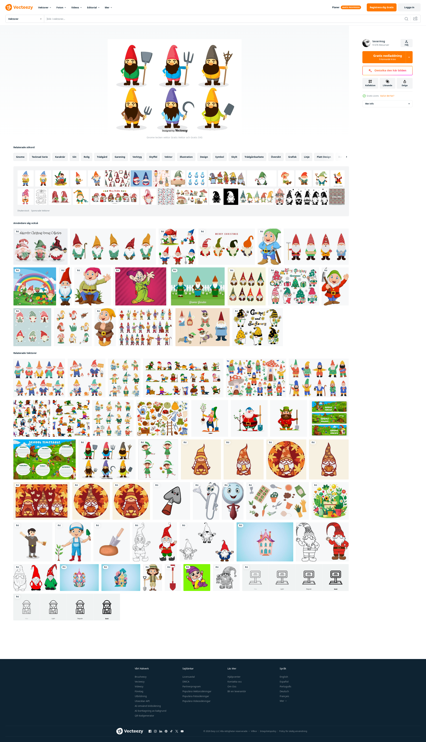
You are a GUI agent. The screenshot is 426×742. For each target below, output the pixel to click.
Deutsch (284, 691)
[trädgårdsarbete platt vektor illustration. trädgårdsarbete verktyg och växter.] (330, 501)
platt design (324, 156)
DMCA (185, 681)
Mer (107, 7)
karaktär (60, 156)
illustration (186, 156)
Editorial (92, 7)
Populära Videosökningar (196, 701)
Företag (139, 691)
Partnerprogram (191, 686)
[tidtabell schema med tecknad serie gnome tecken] (44, 459)
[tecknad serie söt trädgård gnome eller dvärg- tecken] (183, 378)
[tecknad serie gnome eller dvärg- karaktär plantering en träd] (249, 418)
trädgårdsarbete (254, 156)
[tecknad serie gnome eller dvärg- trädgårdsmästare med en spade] (288, 418)
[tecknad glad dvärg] (105, 327)
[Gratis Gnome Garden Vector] (198, 286)
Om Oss (231, 686)
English (284, 676)
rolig (87, 156)
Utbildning (141, 696)
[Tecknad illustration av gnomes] (34, 286)
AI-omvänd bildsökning (148, 705)
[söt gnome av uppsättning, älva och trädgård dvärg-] (113, 418)
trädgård (102, 156)
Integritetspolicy (268, 731)
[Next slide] (343, 157)
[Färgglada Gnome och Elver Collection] (202, 327)
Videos (75, 7)
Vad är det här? (387, 95)
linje (306, 156)
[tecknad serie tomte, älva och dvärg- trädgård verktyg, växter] (162, 418)
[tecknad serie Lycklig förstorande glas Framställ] (233, 501)
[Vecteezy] (19, 7)
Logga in (409, 7)
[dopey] (140, 286)
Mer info (369, 103)
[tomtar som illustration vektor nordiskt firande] (247, 286)
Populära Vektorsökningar (196, 691)
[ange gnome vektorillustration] (226, 247)
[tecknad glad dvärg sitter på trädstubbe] (92, 286)
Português (285, 686)
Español (284, 681)
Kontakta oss (234, 681)
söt (74, 156)
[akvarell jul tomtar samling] (40, 247)
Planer (335, 7)
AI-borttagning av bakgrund (150, 710)
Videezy (139, 686)
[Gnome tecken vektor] (107, 459)
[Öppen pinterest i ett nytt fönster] (166, 731)
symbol (219, 156)
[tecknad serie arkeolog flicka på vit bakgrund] (152, 577)
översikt (276, 156)
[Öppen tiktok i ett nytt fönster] (171, 731)
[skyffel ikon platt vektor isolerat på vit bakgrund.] (173, 577)
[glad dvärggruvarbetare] (269, 247)
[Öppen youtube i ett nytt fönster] (182, 731)
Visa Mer (337, 196)
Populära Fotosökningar (195, 696)
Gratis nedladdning (387, 57)
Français (284, 696)
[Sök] (406, 19)
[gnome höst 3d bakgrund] (201, 459)
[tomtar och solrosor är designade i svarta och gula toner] (257, 327)
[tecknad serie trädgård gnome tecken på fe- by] (329, 418)
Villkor (254, 731)
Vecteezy (139, 681)
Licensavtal (188, 676)
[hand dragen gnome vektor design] (226, 577)
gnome (20, 156)
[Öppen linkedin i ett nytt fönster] (160, 731)
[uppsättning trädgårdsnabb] (177, 247)
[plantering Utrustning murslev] (111, 541)
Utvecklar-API (142, 701)
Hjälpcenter (234, 676)
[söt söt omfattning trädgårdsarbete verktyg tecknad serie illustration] (171, 501)
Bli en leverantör (236, 691)
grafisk (292, 156)
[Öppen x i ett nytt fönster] (176, 731)
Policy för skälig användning (293, 731)
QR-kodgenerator (144, 715)
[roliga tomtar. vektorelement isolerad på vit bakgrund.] (113, 247)
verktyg (137, 156)
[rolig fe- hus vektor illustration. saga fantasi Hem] (265, 541)
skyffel (153, 156)
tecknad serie (40, 156)
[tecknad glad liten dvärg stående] (65, 286)
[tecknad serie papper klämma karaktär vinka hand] (206, 501)
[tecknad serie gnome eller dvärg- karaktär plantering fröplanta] (209, 418)
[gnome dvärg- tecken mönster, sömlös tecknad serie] (71, 418)
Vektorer (43, 7)
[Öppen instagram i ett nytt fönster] (155, 731)
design (204, 156)
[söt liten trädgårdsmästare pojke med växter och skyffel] (73, 541)
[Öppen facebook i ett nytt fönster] (150, 731)
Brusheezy (140, 676)
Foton (59, 7)
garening (120, 156)
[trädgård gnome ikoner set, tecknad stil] (146, 327)
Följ (406, 44)
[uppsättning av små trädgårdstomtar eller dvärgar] (316, 247)
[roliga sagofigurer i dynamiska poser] (158, 459)
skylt (234, 156)
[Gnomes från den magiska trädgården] (73, 327)
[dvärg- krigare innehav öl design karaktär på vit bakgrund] (32, 541)
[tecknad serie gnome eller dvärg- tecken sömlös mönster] (31, 418)
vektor (168, 156)
